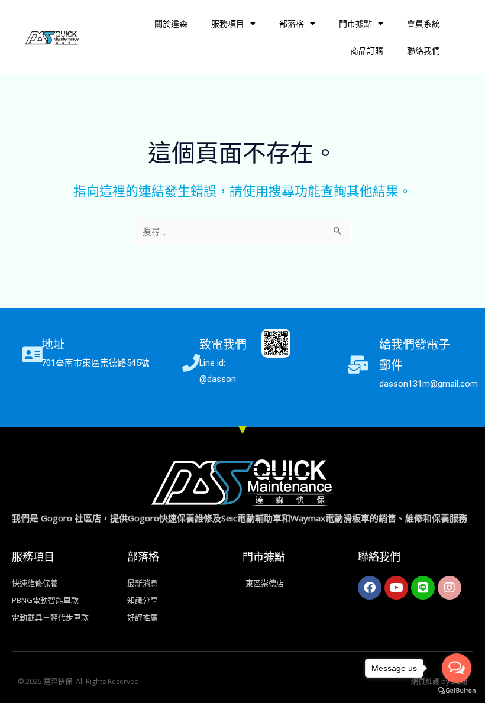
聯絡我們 (423, 51)
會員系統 (423, 23)
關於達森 (170, 23)
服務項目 (227, 23)
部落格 (291, 23)
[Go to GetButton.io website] (457, 691)
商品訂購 (366, 51)
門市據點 (355, 23)
